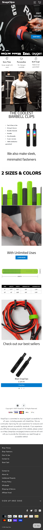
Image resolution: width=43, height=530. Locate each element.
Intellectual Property (9, 478)
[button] (19, 388)
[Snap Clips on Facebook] (27, 510)
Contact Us (5, 459)
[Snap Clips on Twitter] (31, 510)
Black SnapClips (21, 379)
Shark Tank (5, 462)
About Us (5, 474)
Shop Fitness (6, 448)
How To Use (6, 455)
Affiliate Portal (7, 493)
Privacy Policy (6, 482)
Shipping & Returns (8, 489)
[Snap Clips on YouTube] (40, 510)
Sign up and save (12, 500)
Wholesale (5, 485)
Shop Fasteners (7, 451)
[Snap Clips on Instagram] (36, 510)
